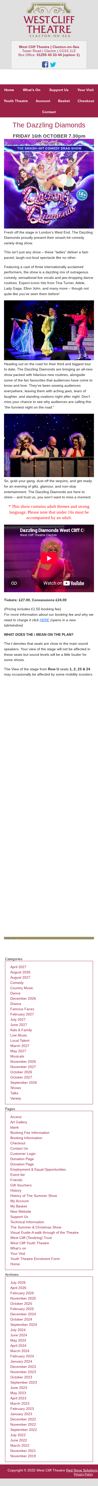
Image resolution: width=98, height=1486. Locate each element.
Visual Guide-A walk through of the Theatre (44, 1232)
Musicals (17, 1056)
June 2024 (18, 1335)
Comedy (17, 983)
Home (9, 90)
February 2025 (22, 1309)
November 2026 (23, 1061)
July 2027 (18, 1019)
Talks (14, 1093)
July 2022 (18, 1435)
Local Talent (19, 1040)
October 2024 (21, 1319)
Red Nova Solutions (81, 1470)
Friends (16, 1180)
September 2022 (23, 1430)
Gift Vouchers (21, 1185)
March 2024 (19, 1351)
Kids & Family (21, 1030)
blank (14, 1127)
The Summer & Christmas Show (35, 1227)
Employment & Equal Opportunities (38, 1169)
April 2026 (18, 1288)
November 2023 (23, 1372)
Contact (49, 112)
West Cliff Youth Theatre (29, 1243)
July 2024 (18, 1330)
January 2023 (21, 1414)
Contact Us (19, 1148)
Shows (15, 1088)
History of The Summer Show (33, 1196)
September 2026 (23, 1083)
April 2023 (18, 1398)
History (15, 1190)
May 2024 (18, 1340)
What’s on (18, 1248)
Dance (15, 993)
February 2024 (22, 1356)
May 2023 (18, 1393)
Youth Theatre (16, 101)
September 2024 (23, 1325)
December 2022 (23, 1419)
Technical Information (27, 1222)
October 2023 (21, 1377)
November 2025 (23, 1298)
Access (16, 1117)
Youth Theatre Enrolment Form (35, 1259)
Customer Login (23, 1154)
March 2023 (19, 1403)
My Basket (18, 1206)
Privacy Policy (83, 1474)
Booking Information (26, 1138)
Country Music (21, 988)
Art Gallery (18, 1122)
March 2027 (19, 1046)
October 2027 (21, 1077)
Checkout (86, 101)
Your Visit (85, 90)
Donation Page (22, 1159)
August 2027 (20, 977)
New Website (20, 1211)
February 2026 (22, 1293)
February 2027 (22, 1014)
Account (43, 101)
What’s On (31, 90)
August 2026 (20, 972)
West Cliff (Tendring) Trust (31, 1238)
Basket (64, 101)
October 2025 (21, 1304)
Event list (17, 1175)
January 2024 (21, 1361)
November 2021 (23, 1451)
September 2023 (23, 1382)
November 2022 (23, 1424)
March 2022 (19, 1445)
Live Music (18, 1035)
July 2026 (18, 1283)
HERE (44, 620)
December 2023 (23, 1367)
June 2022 (18, 1440)
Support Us (59, 90)
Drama (15, 1004)
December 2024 (23, 1314)
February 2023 (22, 1409)
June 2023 (18, 1388)
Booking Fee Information (30, 1133)
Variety (15, 1098)
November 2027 (23, 1067)
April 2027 (18, 967)
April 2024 (18, 1346)
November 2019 (23, 1456)
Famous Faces (22, 1009)
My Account (19, 1201)
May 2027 (18, 1051)
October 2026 (21, 1072)
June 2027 (18, 1025)
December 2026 (23, 998)
